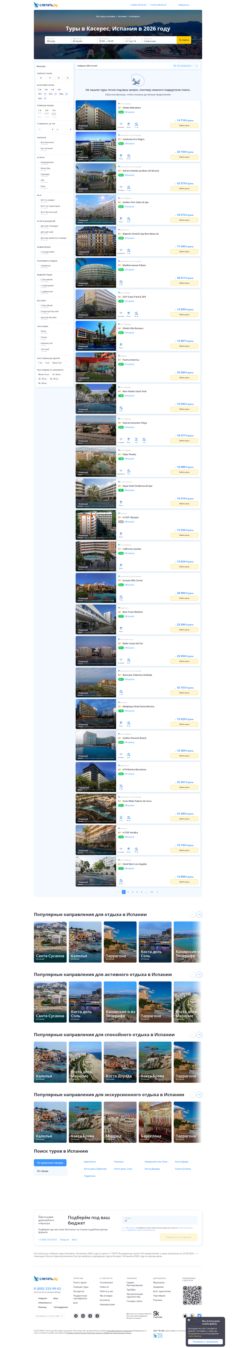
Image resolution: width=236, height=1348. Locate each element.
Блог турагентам (162, 1291)
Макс (74, 1239)
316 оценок (129, 207)
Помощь (42, 1307)
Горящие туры (80, 1287)
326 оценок (129, 175)
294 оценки (129, 679)
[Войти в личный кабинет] (200, 5)
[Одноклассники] (90, 1316)
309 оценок (129, 459)
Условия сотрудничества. (76, 1333)
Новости (104, 1287)
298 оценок (129, 585)
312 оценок (129, 364)
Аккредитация (107, 1304)
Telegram (64, 1239)
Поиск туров (79, 1282)
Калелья (118, 1161)
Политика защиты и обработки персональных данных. (109, 1333)
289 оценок (129, 868)
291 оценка (129, 742)
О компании (106, 1282)
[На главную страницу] (47, 4)
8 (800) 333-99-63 (138, 5)
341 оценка (129, 112)
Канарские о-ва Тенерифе (157, 1161)
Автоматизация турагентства (135, 1295)
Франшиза (159, 1282)
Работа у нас (106, 1291)
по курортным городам (50, 1162)
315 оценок (129, 238)
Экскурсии (78, 1291)
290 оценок (129, 805)
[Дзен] (97, 1316)
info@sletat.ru (45, 1302)
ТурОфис (131, 1289)
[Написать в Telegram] (170, 5)
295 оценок (129, 616)
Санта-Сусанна (183, 1168)
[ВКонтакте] (83, 1316)
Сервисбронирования (135, 1284)
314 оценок (129, 270)
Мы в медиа (106, 1295)
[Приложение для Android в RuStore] (199, 1316)
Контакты (105, 1300)
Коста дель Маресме (95, 1168)
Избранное (183, 5)
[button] (58, 40)
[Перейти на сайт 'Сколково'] (157, 1316)
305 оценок (129, 490)
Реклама (157, 1300)
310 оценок (129, 396)
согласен (131, 1228)
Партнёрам (159, 1295)
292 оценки (129, 711)
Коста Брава (181, 1161)
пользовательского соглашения (119, 1331)
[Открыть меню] (194, 5)
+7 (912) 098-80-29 (158, 5)
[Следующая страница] (157, 892)
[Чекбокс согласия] (123, 1229)
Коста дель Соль (123, 1168)
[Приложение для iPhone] (185, 1316)
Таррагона (89, 1176)
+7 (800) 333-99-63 (47, 1239)
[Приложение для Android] (192, 1316)
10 (152, 892)
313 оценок (129, 301)
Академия (158, 1287)
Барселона (90, 1161)
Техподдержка (61, 1307)
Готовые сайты (134, 1301)
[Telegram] (76, 1316)
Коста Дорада (152, 1168)
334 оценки (129, 144)
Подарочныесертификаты (80, 1297)
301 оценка (129, 553)
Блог (75, 1302)
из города (42, 1170)
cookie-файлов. (195, 1336)
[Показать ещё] (199, 914)
